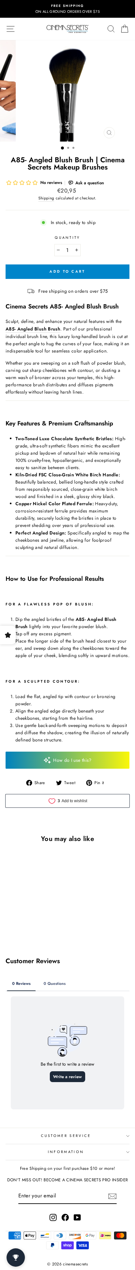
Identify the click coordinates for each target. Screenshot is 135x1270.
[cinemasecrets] (67, 28)
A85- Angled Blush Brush (33, 329)
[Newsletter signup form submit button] (112, 1196)
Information (66, 1151)
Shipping (46, 198)
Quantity (67, 237)
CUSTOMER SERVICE (66, 1135)
